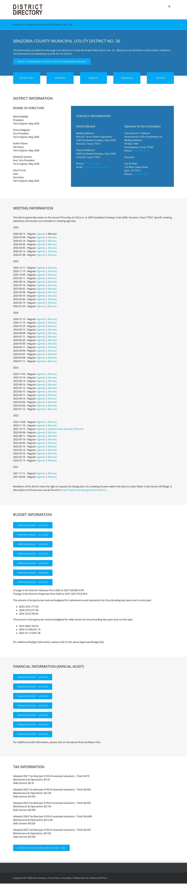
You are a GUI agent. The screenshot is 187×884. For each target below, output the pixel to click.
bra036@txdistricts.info (96, 167)
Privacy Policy (53, 878)
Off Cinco (103, 878)
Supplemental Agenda (60, 429)
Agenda (41, 233)
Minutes (52, 237)
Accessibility (66, 878)
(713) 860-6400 (92, 163)
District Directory (39, 878)
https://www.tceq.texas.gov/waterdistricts (84, 490)
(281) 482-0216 (141, 150)
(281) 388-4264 (141, 174)
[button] (169, 6)
